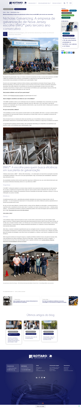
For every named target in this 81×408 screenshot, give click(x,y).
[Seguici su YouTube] (44, 377)
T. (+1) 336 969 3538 (25, 369)
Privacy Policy (66, 368)
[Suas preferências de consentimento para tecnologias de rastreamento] (79, 406)
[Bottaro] (18, 3)
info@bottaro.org (11, 369)
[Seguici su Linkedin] (36, 377)
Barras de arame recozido (17, 95)
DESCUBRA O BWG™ (8, 213)
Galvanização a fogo (15, 12)
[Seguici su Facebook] (39, 377)
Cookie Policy (66, 369)
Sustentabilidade (65, 17)
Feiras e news (73, 10)
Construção (65, 10)
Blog (8, 12)
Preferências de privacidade (68, 370)
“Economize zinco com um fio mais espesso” (19, 210)
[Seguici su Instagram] (41, 377)
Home (4, 12)
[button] (67, 3)
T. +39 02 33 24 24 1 (11, 368)
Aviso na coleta (40, 406)
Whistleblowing (66, 367)
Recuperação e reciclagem (67, 15)
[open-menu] (70, 3)
